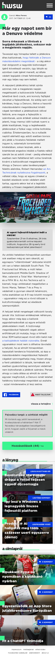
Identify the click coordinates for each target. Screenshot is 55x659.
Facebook (13, 395)
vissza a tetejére (41, 404)
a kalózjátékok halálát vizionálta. (21, 340)
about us (45, 653)
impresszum (16, 649)
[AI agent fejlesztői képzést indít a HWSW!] (27, 242)
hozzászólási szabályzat (17, 653)
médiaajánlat (28, 649)
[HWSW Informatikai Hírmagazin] (12, 5)
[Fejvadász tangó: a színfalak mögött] (27, 423)
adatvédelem (34, 653)
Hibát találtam (42, 395)
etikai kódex (40, 649)
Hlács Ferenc (21, 15)
